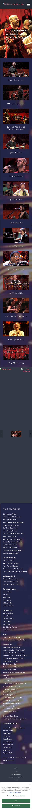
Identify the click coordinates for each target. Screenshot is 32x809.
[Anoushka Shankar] (16, 433)
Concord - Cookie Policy (15, 792)
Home (16, 768)
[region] (16, 795)
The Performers (16, 774)
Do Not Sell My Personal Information (16, 795)
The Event (16, 771)
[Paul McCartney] (26, 433)
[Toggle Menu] (28, 4)
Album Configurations (16, 777)
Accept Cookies (16, 805)
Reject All (16, 800)
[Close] (30, 785)
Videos (16, 780)
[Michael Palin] (5, 433)
